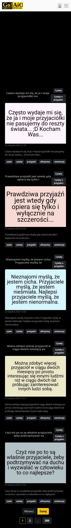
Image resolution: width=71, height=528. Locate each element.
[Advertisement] (35, 48)
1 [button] (22, 520)
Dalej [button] (43, 511)
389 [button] (47, 520)
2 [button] (30, 520)
